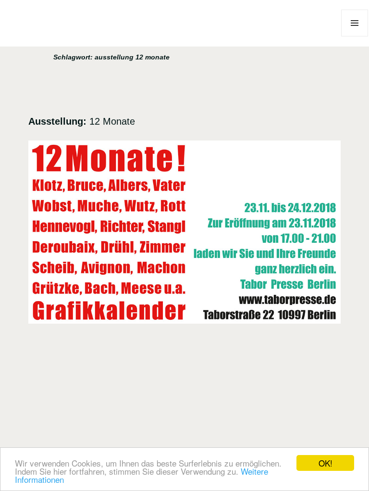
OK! (325, 463)
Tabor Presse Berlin (60, 42)
